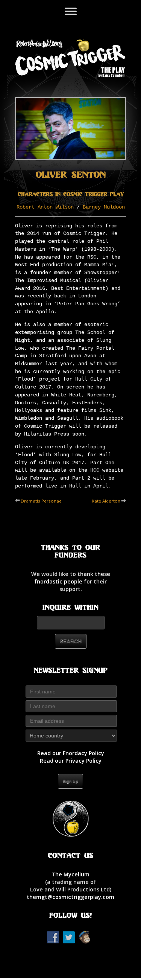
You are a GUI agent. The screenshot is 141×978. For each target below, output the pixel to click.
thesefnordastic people (72, 577)
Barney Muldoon (104, 207)
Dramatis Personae (41, 501)
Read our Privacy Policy (71, 760)
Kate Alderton (106, 501)
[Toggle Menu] (71, 11)
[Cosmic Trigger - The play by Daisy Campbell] (70, 57)
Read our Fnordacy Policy (70, 753)
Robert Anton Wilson (45, 207)
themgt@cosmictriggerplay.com (70, 896)
